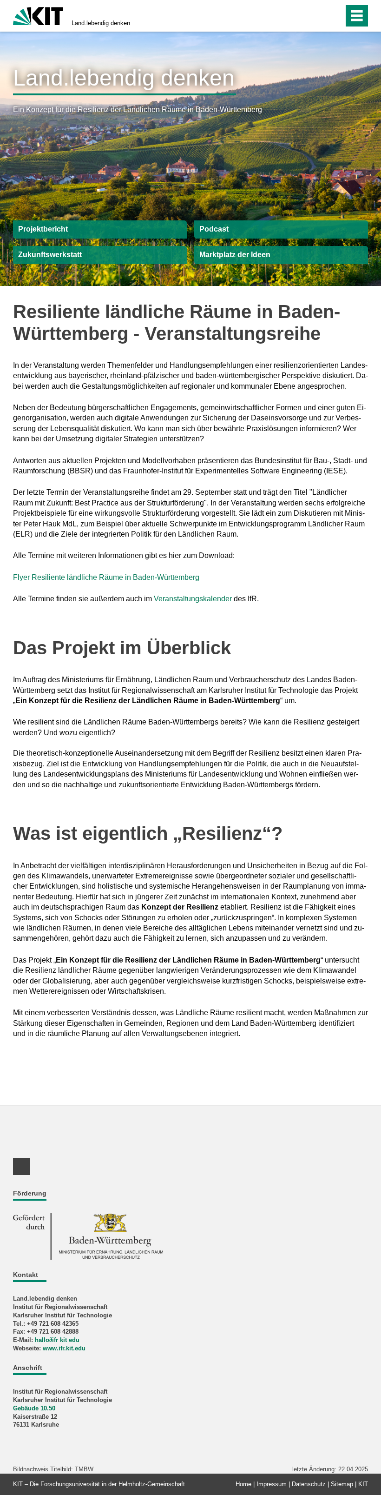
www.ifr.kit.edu (64, 1348)
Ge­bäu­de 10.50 (34, 1408)
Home (243, 1484)
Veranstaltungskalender (193, 599)
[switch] (333, 16)
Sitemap (342, 1484)
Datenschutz (309, 1484)
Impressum (271, 1484)
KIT (363, 1484)
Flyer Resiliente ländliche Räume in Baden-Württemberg (106, 577)
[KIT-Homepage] (38, 15)
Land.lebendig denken (101, 23)
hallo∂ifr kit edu (57, 1339)
